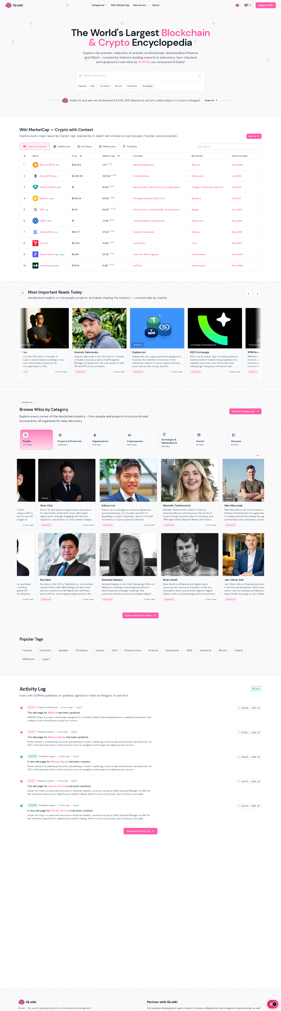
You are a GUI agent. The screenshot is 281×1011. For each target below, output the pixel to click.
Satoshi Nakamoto (143, 164)
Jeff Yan (137, 265)
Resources (139, 5)
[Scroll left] (248, 293)
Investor (153, 650)
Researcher (172, 650)
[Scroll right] (257, 293)
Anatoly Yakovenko (143, 231)
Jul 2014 (236, 176)
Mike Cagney (151, 254)
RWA (189, 650)
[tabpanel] (140, 212)
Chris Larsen (140, 209)
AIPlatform (28, 659)
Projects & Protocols (47, 707)
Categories (97, 5)
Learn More (196, 100)
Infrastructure (133, 650)
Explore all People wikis (138, 615)
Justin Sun (139, 243)
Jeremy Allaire (141, 220)
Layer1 (45, 659)
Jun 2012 (237, 209)
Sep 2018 (237, 220)
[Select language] (248, 5)
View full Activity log (138, 831)
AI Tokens (105, 86)
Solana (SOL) (47, 231)
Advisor (100, 650)
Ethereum (132, 86)
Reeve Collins (141, 187)
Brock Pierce (157, 187)
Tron (42, 243)
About (156, 5)
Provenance (199, 254)
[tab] (35, 146)
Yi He (162, 198)
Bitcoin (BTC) (47, 164)
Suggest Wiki (265, 5)
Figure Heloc (47, 254)
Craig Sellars (173, 187)
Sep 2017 (237, 243)
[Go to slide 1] (255, 455)
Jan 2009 (237, 164)
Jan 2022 (237, 254)
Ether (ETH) (46, 176)
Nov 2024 (237, 265)
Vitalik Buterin (141, 176)
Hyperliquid (46, 265)
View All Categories (243, 411)
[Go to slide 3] (260, 455)
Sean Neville (158, 220)
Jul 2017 (236, 198)
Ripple (195, 209)
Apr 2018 (237, 231)
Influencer (206, 650)
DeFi (92, 86)
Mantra (52, 712)
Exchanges (148, 86)
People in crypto (45, 732)
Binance (44, 198)
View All (252, 136)
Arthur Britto (172, 209)
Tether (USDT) (48, 187)
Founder (27, 650)
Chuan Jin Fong (58, 786)
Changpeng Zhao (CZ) (145, 198)
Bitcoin (118, 86)
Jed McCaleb (156, 209)
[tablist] (80, 146)
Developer (82, 650)
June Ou (138, 254)
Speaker (63, 650)
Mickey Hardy (56, 737)
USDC (43, 220)
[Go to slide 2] (257, 455)
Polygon (196, 187)
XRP (42, 209)
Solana (195, 231)
